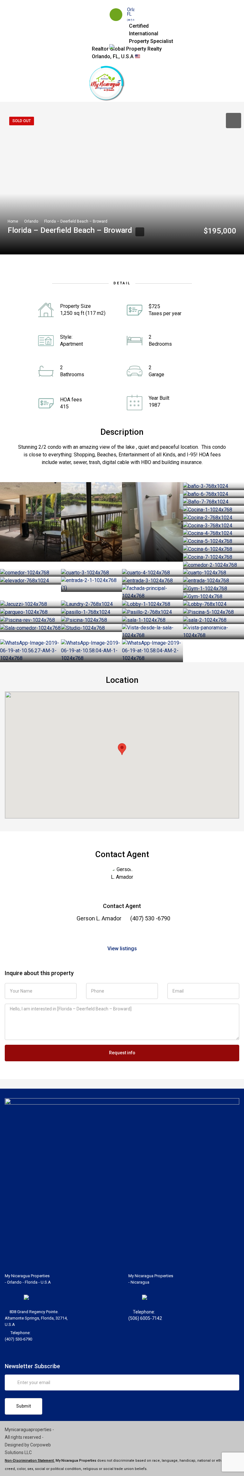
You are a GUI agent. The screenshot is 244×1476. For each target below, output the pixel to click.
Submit (23, 1406)
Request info (122, 1052)
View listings (122, 949)
